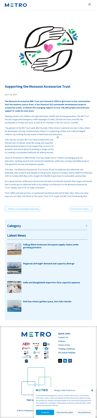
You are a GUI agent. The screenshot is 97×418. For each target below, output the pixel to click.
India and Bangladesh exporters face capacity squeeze (51, 282)
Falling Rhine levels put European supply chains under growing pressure (51, 246)
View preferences (84, 412)
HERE (24, 187)
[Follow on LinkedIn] (65, 361)
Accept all (45, 412)
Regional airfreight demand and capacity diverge (48, 263)
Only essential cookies (65, 412)
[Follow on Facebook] (60, 361)
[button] (92, 390)
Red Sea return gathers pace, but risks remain (47, 301)
